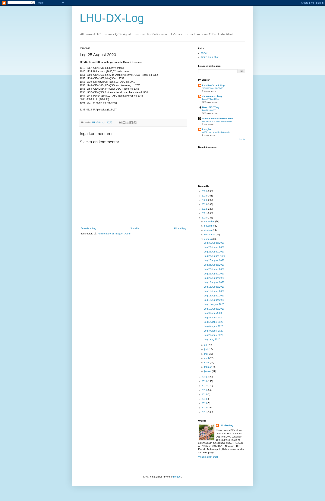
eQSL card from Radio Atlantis (216, 132)
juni (206, 349)
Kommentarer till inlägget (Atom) (114, 233)
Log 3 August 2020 (213, 330)
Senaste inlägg (88, 228)
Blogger (177, 476)
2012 (204, 407)
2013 (204, 403)
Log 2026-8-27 (209, 110)
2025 (204, 195)
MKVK (204, 53)
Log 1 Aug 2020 (212, 339)
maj (206, 354)
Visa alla (242, 139)
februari (208, 367)
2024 (204, 200)
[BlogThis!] (124, 122)
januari (208, 371)
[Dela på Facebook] (131, 122)
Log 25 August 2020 (214, 260)
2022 (204, 209)
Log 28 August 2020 (214, 251)
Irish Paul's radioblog (213, 85)
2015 (204, 394)
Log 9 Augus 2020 (213, 313)
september (210, 234)
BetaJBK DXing (210, 107)
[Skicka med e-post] (120, 122)
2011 (204, 412)
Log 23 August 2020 (214, 269)
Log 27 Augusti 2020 (214, 256)
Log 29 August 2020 (214, 247)
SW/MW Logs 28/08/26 (212, 88)
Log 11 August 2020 (214, 304)
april (206, 358)
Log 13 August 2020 (214, 295)
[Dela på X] (128, 122)
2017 (204, 385)
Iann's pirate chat (209, 57)
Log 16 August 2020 (214, 287)
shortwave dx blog (212, 96)
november (209, 225)
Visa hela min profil (208, 457)
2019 (204, 377)
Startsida (134, 228)
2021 (204, 213)
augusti (208, 239)
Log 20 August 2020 (214, 278)
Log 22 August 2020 (214, 273)
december (209, 221)
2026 (204, 191)
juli (206, 345)
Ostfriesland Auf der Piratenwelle (217, 121)
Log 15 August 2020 (214, 291)
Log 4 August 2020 (213, 326)
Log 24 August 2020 (214, 265)
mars (207, 362)
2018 (204, 381)
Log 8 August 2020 (213, 317)
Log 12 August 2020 (214, 300)
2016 (204, 390)
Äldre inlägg (180, 228)
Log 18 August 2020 (214, 282)
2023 (204, 204)
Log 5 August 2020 (213, 322)
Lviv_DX (206, 129)
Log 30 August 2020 (214, 243)
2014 (204, 399)
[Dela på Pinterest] (135, 122)
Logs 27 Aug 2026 (210, 99)
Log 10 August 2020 (214, 309)
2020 (204, 217)
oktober (208, 230)
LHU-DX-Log (112, 18)
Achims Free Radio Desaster (217, 118)
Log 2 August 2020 (213, 335)
